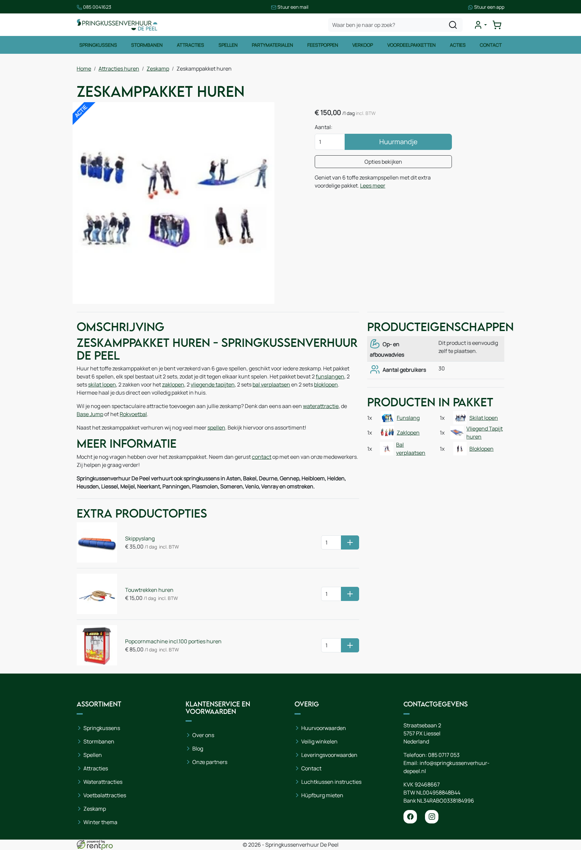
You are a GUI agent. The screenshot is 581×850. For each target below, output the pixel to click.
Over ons (203, 735)
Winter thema (100, 822)
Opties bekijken (383, 161)
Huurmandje (398, 141)
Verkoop (362, 45)
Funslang (408, 417)
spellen (216, 427)
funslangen (330, 376)
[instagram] (431, 816)
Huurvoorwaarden (323, 728)
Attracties (190, 45)
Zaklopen (408, 432)
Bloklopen (481, 448)
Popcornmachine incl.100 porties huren (173, 641)
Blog (197, 748)
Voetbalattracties (104, 795)
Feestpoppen (322, 45)
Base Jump (90, 414)
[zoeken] (453, 25)
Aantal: (324, 127)
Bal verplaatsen (410, 448)
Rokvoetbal (133, 414)
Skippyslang (140, 538)
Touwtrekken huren (149, 590)
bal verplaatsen (271, 384)
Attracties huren (119, 68)
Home (84, 68)
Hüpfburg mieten (322, 795)
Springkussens (98, 45)
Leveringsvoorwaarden (329, 755)
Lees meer (372, 185)
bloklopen (326, 384)
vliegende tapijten (213, 384)
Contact (491, 45)
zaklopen (173, 384)
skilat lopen (102, 384)
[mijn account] (480, 24)
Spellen (228, 45)
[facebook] (410, 816)
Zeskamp (158, 68)
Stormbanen (147, 45)
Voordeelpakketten (411, 45)
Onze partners (209, 762)
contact (261, 456)
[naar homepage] (117, 25)
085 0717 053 (444, 755)
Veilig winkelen (319, 741)
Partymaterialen (272, 45)
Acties (458, 45)
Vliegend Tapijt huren (484, 432)
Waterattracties (102, 781)
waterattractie (321, 406)
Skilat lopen (483, 417)
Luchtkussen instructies (331, 781)
